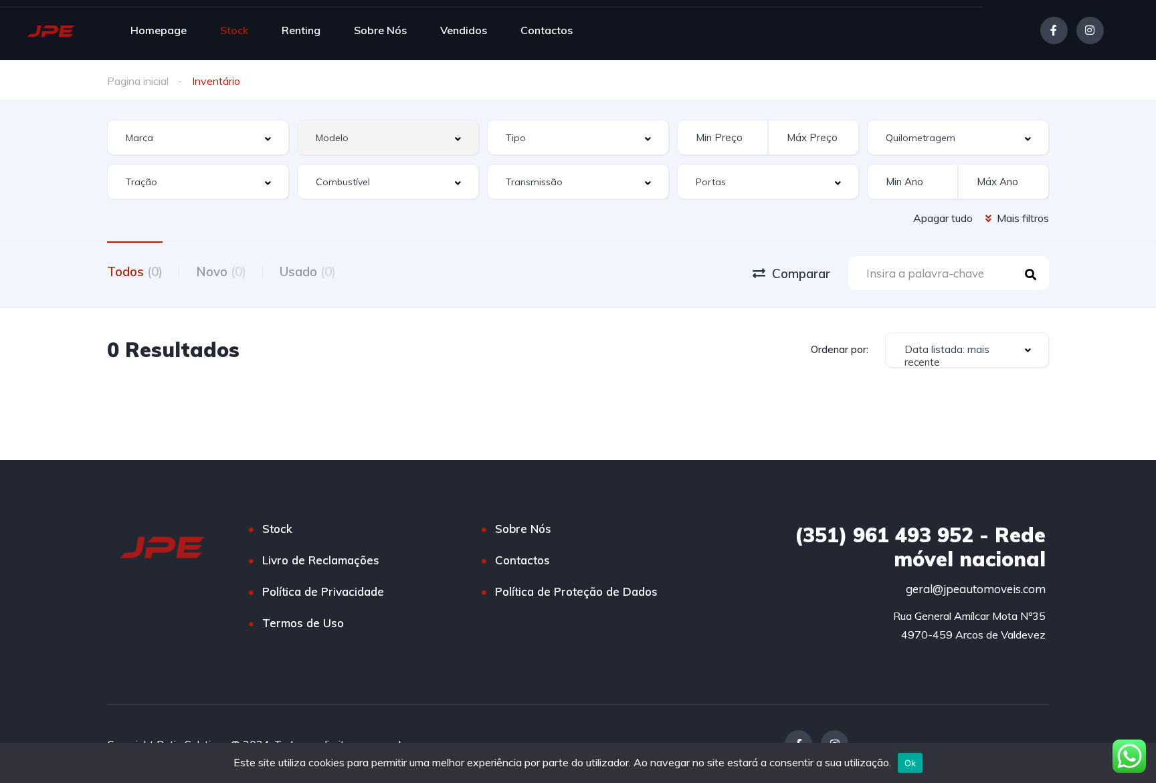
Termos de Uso (303, 623)
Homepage (158, 30)
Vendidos (463, 30)
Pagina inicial (138, 81)
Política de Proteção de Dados (576, 591)
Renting (301, 30)
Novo (221, 271)
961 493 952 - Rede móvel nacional (920, 547)
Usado (308, 271)
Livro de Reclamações (320, 560)
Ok (910, 763)
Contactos (546, 30)
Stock (234, 30)
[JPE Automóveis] (51, 30)
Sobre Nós (380, 30)
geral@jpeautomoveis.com (976, 589)
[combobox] (198, 137)
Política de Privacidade (323, 591)
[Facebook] (1054, 30)
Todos (135, 271)
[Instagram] (1090, 30)
